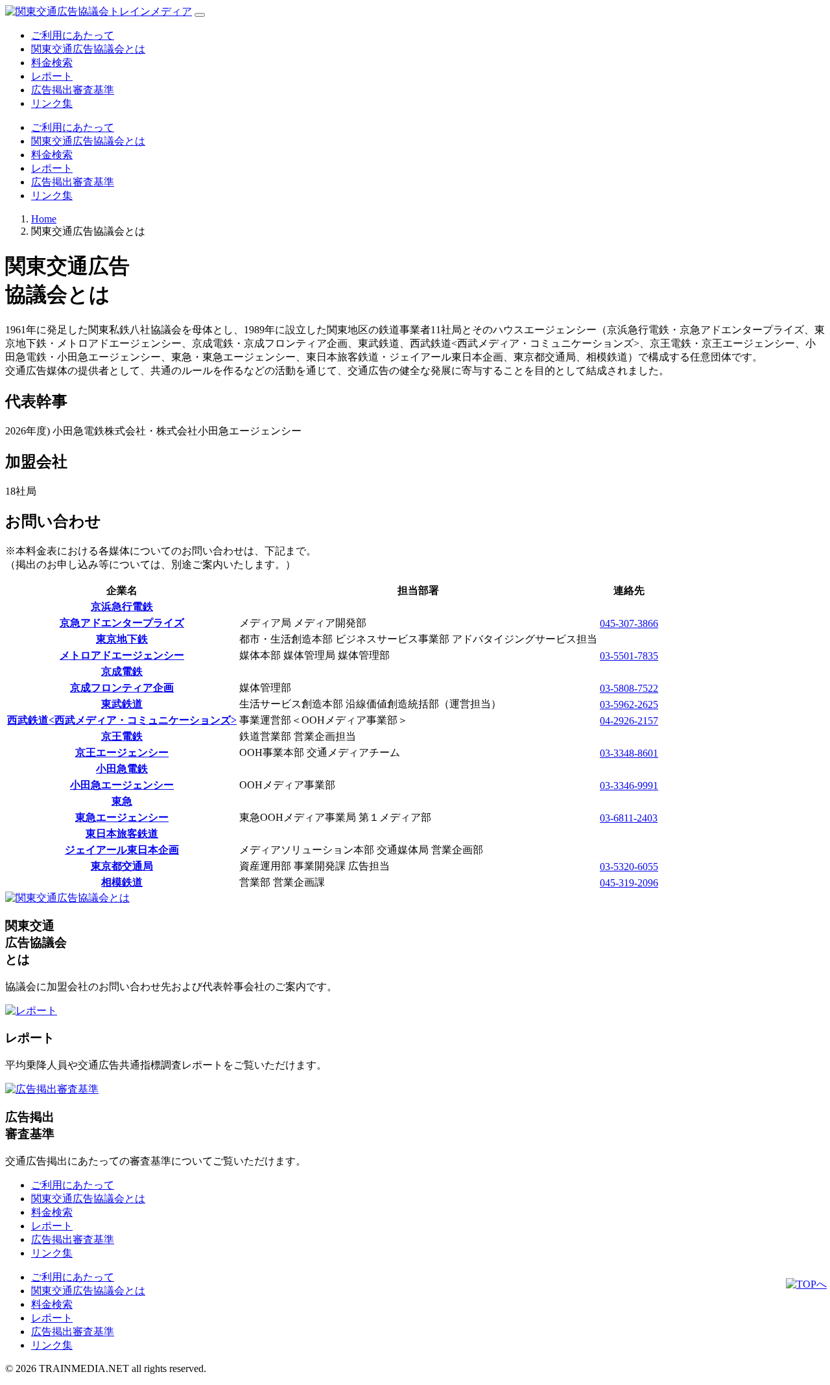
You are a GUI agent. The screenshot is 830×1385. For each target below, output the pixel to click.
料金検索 (52, 62)
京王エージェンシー (122, 752)
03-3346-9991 (629, 785)
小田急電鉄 (122, 768)
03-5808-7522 (629, 688)
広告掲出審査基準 (72, 89)
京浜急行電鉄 (122, 606)
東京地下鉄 (122, 639)
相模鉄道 (122, 882)
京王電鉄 (122, 736)
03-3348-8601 (629, 753)
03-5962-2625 (629, 704)
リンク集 (52, 103)
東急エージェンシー (122, 817)
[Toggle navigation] (200, 15)
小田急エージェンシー (122, 784)
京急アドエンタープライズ (122, 622)
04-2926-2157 (629, 720)
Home (43, 218)
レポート (52, 76)
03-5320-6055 (629, 866)
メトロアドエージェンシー (122, 655)
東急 (122, 801)
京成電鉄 (122, 671)
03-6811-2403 (629, 817)
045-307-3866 (629, 623)
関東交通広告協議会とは (88, 48)
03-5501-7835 (629, 655)
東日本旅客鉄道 (122, 833)
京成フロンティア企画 (122, 687)
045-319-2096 (629, 882)
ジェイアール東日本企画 (122, 849)
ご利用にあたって (72, 35)
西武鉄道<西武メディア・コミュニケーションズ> (122, 720)
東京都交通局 (122, 865)
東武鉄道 (122, 703)
